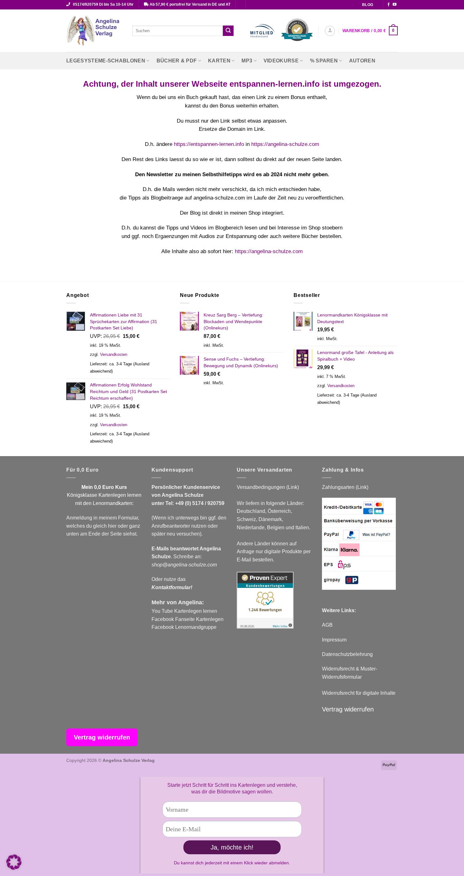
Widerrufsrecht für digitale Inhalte (359, 693)
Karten (219, 60)
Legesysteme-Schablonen (105, 60)
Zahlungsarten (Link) (345, 487)
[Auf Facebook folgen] (388, 5)
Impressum (334, 639)
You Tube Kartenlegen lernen (184, 611)
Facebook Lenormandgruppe (184, 627)
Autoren (362, 60)
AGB (327, 625)
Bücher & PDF (177, 60)
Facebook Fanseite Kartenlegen (187, 619)
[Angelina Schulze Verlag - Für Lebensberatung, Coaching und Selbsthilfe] (94, 31)
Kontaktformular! (172, 587)
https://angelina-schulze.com (285, 144)
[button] (330, 31)
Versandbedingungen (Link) (268, 487)
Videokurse (281, 60)
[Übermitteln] (228, 31)
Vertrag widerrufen (348, 709)
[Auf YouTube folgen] (394, 5)
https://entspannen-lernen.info (209, 144)
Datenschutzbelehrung (347, 654)
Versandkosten (113, 354)
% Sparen (324, 60)
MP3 (246, 60)
